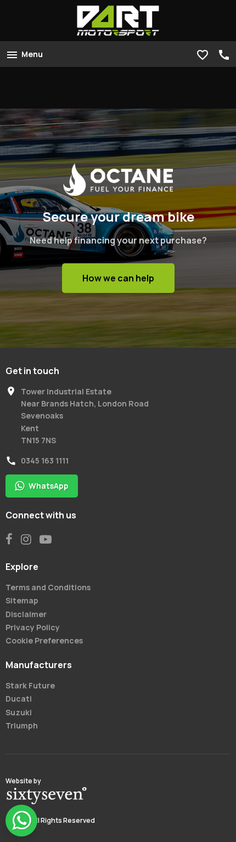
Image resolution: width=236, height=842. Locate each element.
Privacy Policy (32, 627)
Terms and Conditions (48, 587)
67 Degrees (46, 796)
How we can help (118, 278)
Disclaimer (26, 614)
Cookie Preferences (44, 640)
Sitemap (21, 600)
